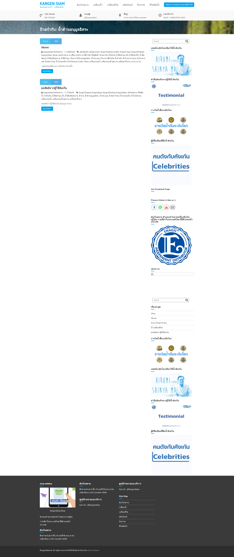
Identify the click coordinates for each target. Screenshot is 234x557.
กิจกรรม (141, 4)
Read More (47, 71)
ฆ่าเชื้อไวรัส (86, 55)
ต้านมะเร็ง (104, 55)
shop (153, 313)
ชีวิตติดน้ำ (155, 4)
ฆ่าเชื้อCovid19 (75, 55)
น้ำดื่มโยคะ (65, 58)
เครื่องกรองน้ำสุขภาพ (109, 61)
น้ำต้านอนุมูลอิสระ (83, 58)
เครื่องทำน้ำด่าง (124, 61)
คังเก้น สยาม (63, 55)
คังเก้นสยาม (83, 4)
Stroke (55, 55)
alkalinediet (83, 52)
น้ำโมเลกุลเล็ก (61, 61)
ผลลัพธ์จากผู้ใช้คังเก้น (54, 88)
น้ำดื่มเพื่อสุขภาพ (53, 58)
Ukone (45, 47)
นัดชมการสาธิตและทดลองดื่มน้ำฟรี (179, 4)
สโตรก (86, 61)
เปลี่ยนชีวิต (112, 4)
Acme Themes (93, 550)
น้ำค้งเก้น (111, 55)
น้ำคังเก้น (70, 92)
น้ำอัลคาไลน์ (50, 61)
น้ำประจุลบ (95, 58)
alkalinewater (94, 52)
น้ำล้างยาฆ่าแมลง (129, 58)
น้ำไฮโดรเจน (72, 61)
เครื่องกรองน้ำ (95, 61)
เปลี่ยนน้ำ (98, 4)
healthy (116, 52)
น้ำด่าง (73, 58)
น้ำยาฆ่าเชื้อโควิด (107, 58)
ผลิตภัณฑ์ (128, 4)
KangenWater (46, 55)
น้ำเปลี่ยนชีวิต (157, 327)
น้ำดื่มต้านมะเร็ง (122, 55)
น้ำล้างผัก (118, 58)
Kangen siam (52, 3)
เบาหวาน (134, 61)
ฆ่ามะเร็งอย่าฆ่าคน (159, 323)
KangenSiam (97, 92)
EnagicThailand (106, 52)
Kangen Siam (125, 52)
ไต (140, 61)
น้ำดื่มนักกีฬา (134, 55)
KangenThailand (137, 52)
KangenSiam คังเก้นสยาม (53, 52)
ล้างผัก (80, 61)
